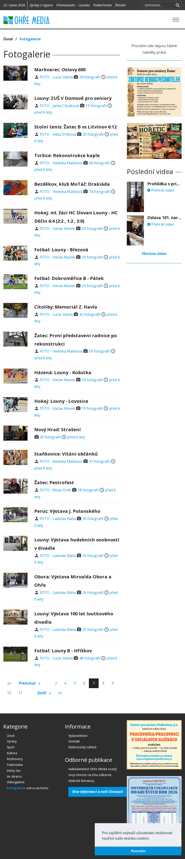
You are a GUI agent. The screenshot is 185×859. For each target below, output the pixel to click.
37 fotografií (99, 461)
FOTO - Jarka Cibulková (59, 105)
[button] (150, 838)
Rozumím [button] (138, 851)
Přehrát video (162, 190)
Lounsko (84, 5)
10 (9, 692)
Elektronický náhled (82, 747)
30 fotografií (92, 518)
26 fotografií (50, 437)
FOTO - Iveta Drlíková (58, 134)
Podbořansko (102, 5)
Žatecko (120, 5)
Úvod (8, 39)
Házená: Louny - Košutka (62, 372)
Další (42, 692)
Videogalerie (16, 782)
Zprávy (12, 741)
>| (60, 692)
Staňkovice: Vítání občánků (66, 454)
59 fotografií (99, 351)
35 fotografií (92, 629)
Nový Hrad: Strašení (57, 429)
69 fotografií (99, 162)
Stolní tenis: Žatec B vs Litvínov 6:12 (75, 127)
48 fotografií (89, 658)
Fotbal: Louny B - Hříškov (63, 651)
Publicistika (15, 765)
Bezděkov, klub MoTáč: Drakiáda (72, 184)
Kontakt (74, 741)
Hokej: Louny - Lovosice (61, 401)
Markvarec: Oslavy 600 (60, 69)
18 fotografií (88, 490)
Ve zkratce (14, 776)
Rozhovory (15, 759)
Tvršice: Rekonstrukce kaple (67, 155)
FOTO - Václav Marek (57, 228)
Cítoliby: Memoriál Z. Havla (65, 307)
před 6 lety (43, 112)
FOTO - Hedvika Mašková (61, 162)
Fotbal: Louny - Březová (61, 250)
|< (9, 683)
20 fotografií (93, 134)
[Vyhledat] (177, 5)
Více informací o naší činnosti (97, 791)
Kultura (12, 753)
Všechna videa (154, 253)
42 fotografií (89, 314)
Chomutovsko (65, 5)
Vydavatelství (77, 735)
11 (20, 692)
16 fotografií (92, 555)
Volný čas (14, 770)
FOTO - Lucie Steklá (56, 77)
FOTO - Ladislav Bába (58, 518)
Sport (11, 747)
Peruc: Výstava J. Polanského (67, 511)
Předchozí (28, 683)
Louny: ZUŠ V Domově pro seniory (72, 98)
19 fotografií (96, 105)
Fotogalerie (16, 788)
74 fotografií (99, 191)
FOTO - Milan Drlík (55, 490)
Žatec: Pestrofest (54, 482)
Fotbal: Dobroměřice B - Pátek (69, 278)
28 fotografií (89, 77)
